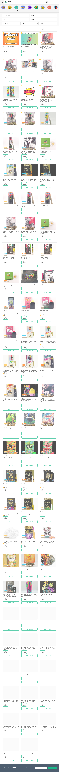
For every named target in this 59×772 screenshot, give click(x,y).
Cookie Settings (40, 768)
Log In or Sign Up (53, 2)
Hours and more (20, 2)
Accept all (53, 768)
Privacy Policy (12, 770)
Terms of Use (21, 770)
